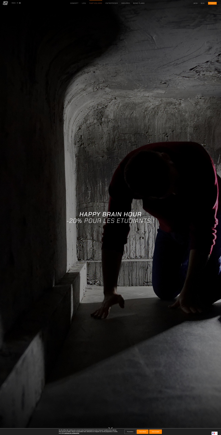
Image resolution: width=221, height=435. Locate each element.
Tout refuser (142, 431)
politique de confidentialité (71, 433)
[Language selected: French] (215, 433)
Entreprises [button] (112, 3)
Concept (74, 3)
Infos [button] (195, 3)
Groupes (125, 3)
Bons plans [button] (139, 3)
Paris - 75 (13, 3)
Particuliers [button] (95, 3)
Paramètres (130, 431)
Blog (203, 3)
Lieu (84, 3)
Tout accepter (155, 431)
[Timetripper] (5, 3)
